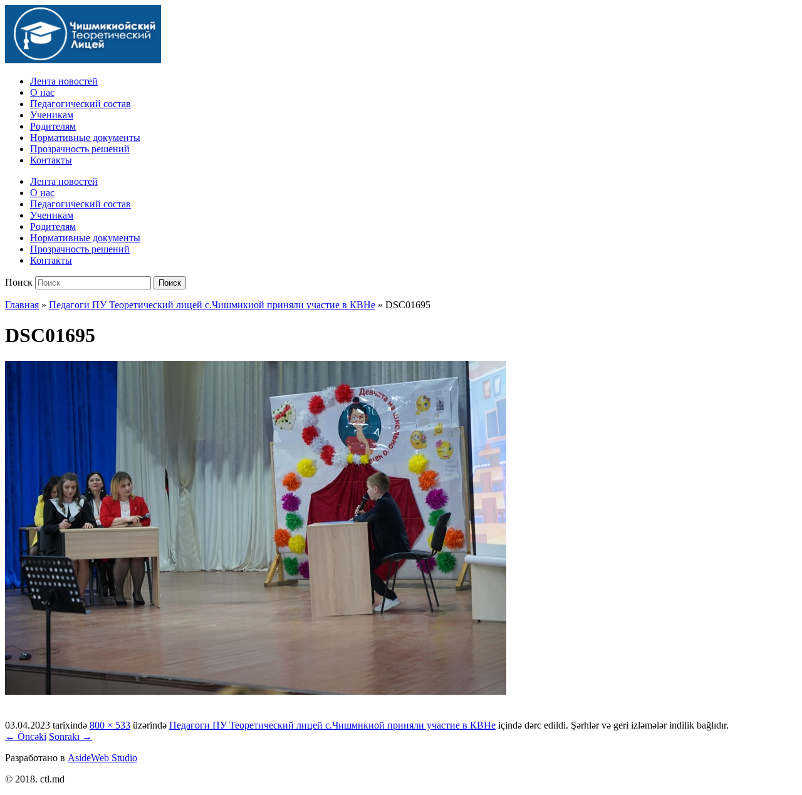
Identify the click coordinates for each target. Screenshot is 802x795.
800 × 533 (110, 725)
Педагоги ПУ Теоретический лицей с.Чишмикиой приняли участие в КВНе (212, 304)
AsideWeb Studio (102, 757)
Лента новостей (64, 81)
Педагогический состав (80, 103)
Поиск (19, 282)
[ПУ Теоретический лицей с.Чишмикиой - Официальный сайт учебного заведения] (83, 60)
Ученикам (51, 115)
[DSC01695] (255, 691)
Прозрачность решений (80, 148)
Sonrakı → (70, 736)
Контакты (51, 160)
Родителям (53, 126)
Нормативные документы (85, 137)
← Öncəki (25, 736)
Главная (22, 304)
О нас (42, 92)
